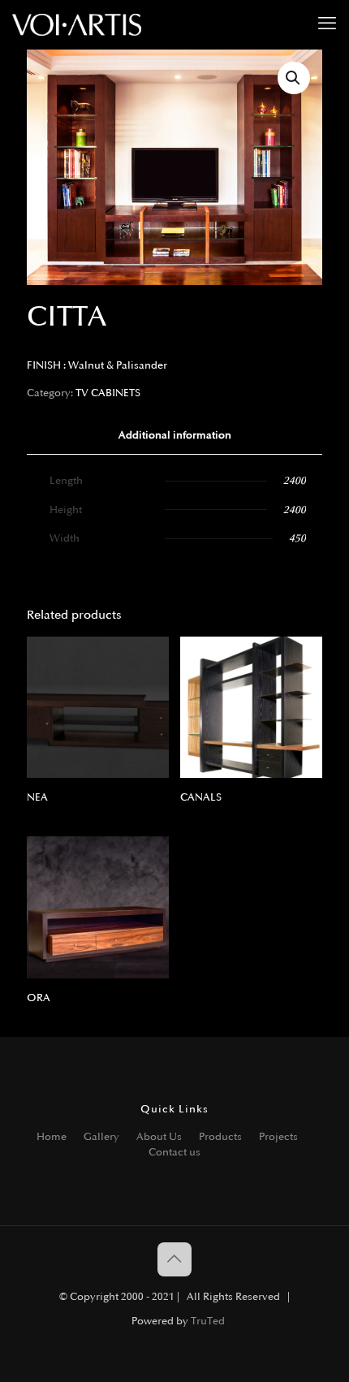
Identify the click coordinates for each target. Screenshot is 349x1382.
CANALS (201, 797)
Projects (278, 1137)
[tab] (174, 435)
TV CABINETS (107, 393)
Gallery (101, 1137)
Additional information (174, 435)
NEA (37, 797)
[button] (294, 78)
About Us (159, 1137)
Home (52, 1137)
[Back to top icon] (174, 1259)
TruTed (208, 1321)
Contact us (174, 1152)
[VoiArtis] (76, 24)
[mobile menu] (327, 24)
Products (220, 1137)
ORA (38, 998)
